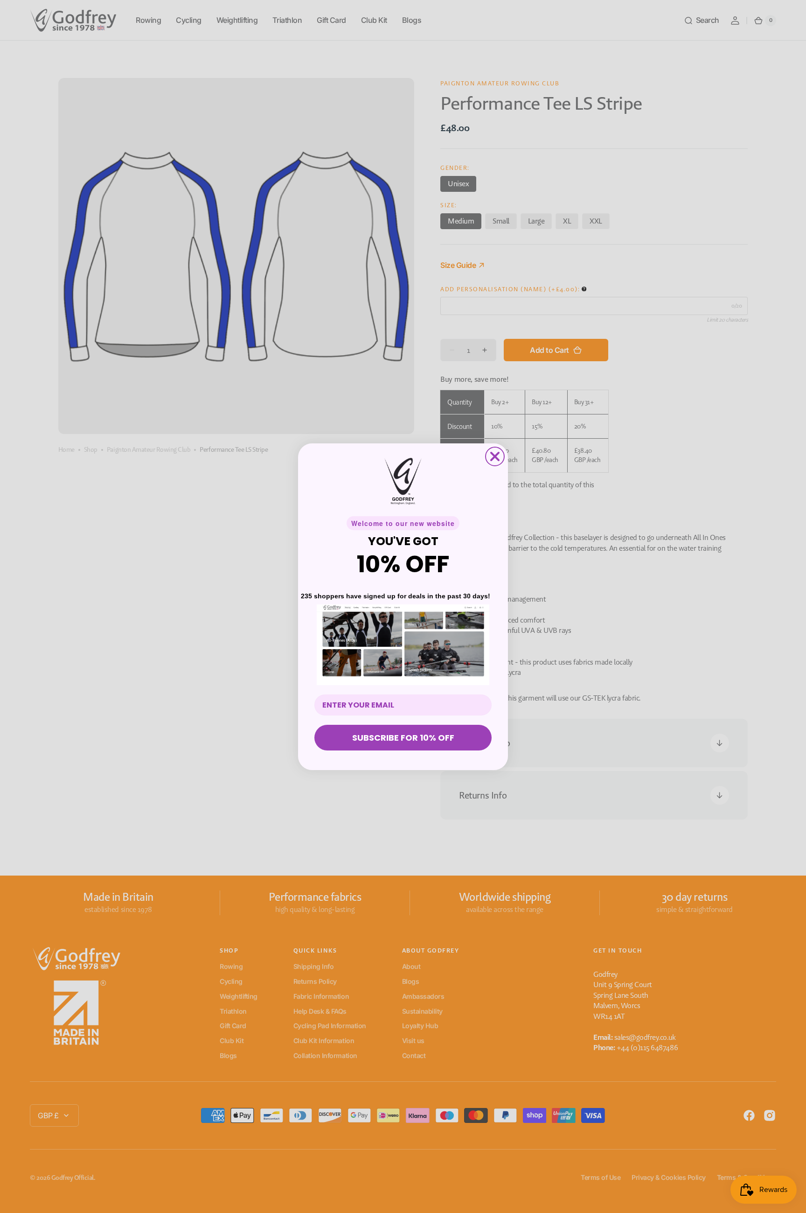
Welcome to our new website (403, 523)
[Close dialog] (495, 456)
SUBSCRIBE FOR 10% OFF (403, 737)
